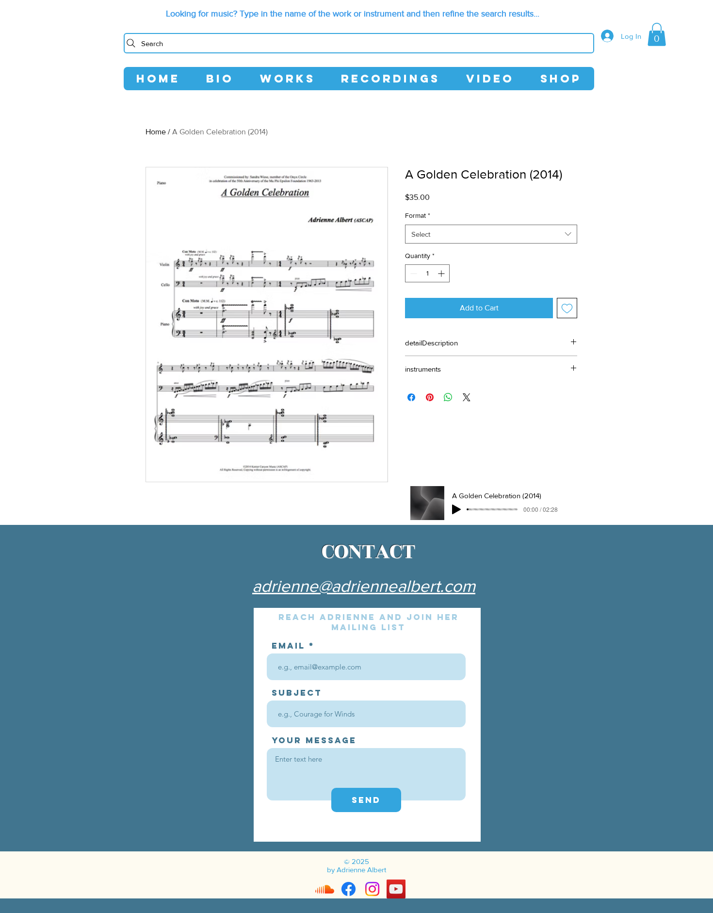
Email (288, 646)
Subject (297, 693)
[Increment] (442, 273)
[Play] (456, 509)
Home (156, 132)
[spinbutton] (427, 273)
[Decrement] (412, 273)
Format (417, 215)
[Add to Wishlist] (567, 308)
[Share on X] (466, 397)
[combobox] (491, 234)
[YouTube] (396, 889)
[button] (656, 34)
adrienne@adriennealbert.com (363, 586)
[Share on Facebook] (411, 397)
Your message (314, 740)
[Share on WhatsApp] (448, 397)
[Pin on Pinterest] (430, 397)
